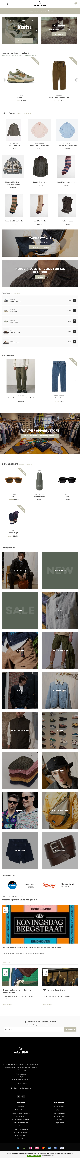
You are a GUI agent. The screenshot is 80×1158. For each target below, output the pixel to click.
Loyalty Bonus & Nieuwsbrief (21, 1113)
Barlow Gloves (67, 221)
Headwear (45, 753)
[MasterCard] (43, 1148)
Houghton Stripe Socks (66, 182)
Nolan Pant (59, 398)
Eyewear (4, 793)
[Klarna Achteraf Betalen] (36, 1148)
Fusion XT (21, 97)
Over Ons (21, 1107)
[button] (3, 30)
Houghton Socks (39, 221)
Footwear (45, 713)
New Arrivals (45, 553)
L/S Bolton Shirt (14, 145)
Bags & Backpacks (47, 793)
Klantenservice (21, 1116)
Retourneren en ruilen (21, 1123)
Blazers (4, 673)
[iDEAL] (30, 1148)
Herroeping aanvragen (59, 1110)
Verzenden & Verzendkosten (21, 1119)
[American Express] (18, 1148)
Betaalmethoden (21, 1126)
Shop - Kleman (59, 34)
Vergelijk (59, 1119)
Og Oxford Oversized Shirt (67, 145)
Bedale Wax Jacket (40, 182)
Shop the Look (6, 553)
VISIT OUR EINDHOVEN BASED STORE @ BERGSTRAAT (40, 436)
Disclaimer (21, 1138)
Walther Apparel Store (21, 1129)
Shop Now (40, 277)
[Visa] (61, 1148)
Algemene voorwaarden (20, 1132)
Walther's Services (21, 1110)
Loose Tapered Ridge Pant (59, 97)
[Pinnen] (55, 1148)
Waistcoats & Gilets (8, 713)
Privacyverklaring (20, 1135)
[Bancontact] (49, 1148)
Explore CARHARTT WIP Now (40, 247)
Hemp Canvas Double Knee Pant (21, 398)
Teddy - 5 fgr (13, 533)
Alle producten (59, 1123)
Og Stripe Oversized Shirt (39, 145)
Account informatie (59, 1107)
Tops (43, 593)
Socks (3, 753)
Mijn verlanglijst (59, 1116)
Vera (67, 496)
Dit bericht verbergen (34, 1155)
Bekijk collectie (23, 113)
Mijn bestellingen (59, 1113)
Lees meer (7, 962)
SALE (3, 593)
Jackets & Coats (46, 673)
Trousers (4, 633)
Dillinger (14, 496)
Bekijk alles (16, 293)
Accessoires (45, 833)
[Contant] (24, 1148)
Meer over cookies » (48, 1155)
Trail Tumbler (39, 496)
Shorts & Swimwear (48, 633)
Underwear (5, 833)
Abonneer (71, 1029)
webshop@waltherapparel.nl (21, 1088)
